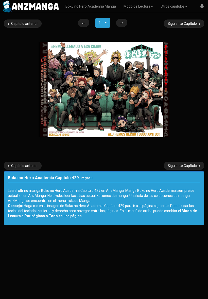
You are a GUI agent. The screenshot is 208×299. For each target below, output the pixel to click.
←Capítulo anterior (23, 24)
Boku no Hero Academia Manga (90, 6)
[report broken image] (202, 6)
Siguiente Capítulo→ (184, 24)
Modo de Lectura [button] (137, 6)
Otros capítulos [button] (173, 6)
